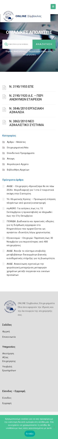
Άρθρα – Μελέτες (16, 142)
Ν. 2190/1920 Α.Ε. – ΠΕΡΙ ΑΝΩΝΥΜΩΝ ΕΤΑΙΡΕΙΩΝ (26, 97)
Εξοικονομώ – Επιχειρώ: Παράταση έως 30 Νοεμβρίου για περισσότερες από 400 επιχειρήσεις (30, 242)
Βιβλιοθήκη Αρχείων (18, 169)
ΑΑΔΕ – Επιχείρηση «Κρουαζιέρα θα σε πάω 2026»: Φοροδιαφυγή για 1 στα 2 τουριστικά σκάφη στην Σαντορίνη (30, 190)
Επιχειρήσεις (29, 54)
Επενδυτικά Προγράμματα (20, 153)
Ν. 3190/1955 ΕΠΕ (21, 86)
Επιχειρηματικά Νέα (17, 147)
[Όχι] (54, 428)
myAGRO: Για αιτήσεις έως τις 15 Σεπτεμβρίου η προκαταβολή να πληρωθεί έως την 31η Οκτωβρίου (29, 212)
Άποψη (11, 158)
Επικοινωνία (9, 336)
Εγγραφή (6, 403)
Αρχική (6, 331)
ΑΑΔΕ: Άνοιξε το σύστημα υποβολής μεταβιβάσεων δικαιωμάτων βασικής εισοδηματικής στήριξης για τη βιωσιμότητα (31, 255)
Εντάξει (30, 433)
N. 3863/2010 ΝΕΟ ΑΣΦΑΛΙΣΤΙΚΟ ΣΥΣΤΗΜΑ (26, 123)
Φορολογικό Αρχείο (18, 164)
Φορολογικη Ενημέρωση (40, 51)
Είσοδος (6, 397)
